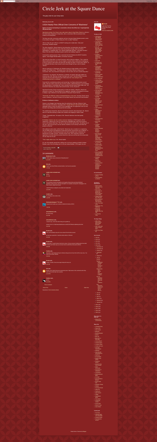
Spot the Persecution (98, 160)
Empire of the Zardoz (98, 359)
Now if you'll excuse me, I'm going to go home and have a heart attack (98, 192)
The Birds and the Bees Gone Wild (98, 63)
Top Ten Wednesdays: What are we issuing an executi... (99, 264)
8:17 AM (48, 176)
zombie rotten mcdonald (51, 172)
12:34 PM (48, 273)
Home (66, 287)
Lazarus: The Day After (98, 96)
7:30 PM (48, 207)
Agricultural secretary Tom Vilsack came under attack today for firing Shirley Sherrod (63, 32)
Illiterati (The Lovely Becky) (98, 320)
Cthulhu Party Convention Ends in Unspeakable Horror (99, 82)
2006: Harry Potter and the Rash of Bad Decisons (98, 223)
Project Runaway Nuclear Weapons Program (99, 130)
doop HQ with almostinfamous (98, 353)
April (98, 296)
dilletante (97, 350)
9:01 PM (48, 215)
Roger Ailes (97, 328)
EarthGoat (97, 355)
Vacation (98, 259)
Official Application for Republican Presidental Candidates (98, 112)
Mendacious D (49, 156)
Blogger (84, 431)
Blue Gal (97, 336)
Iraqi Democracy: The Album (99, 119)
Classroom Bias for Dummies (98, 142)
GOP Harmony (98, 107)
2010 (97, 245)
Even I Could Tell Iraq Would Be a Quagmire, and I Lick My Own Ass (99, 153)
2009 (97, 304)
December (99, 246)
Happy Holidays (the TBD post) (98, 197)
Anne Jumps (98, 329)
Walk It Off (97, 60)
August (98, 255)
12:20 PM (48, 189)
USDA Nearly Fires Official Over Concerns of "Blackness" (98, 38)
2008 (97, 306)
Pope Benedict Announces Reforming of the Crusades (99, 92)
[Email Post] (58, 147)
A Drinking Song (98, 326)
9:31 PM (48, 264)
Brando (48, 230)
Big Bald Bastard (99, 333)
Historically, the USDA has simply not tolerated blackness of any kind (59, 95)
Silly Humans (98, 392)
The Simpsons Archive (98, 419)
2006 (97, 310)
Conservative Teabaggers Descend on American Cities (98, 68)
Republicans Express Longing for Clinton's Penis (99, 148)
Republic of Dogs (99, 384)
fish (47, 164)
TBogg (96, 394)
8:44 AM (48, 237)
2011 (97, 243)
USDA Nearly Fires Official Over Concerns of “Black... (99, 271)
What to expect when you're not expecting (98, 187)
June (98, 292)
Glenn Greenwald (97, 367)
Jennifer (48, 194)
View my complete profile (107, 30)
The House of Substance (98, 370)
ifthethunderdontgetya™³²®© (53, 202)
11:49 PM (48, 281)
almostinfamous (50, 211)
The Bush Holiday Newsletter (97, 125)
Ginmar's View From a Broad (98, 365)
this (59, 232)
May (98, 294)
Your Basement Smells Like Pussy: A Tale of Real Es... (99, 287)
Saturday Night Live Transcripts (98, 415)
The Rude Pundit (99, 387)
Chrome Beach (98, 341)
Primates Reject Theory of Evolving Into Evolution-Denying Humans (98, 165)
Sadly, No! (97, 389)
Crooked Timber (98, 344)
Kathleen (48, 278)
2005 (97, 312)
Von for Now (98, 403)
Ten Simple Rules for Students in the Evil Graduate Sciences (98, 101)
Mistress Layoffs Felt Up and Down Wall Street (99, 75)
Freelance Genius (97, 362)
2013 (97, 239)
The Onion (97, 412)
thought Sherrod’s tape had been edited (76, 104)
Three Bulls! (98, 399)
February (99, 300)
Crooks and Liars (99, 346)
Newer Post (45, 287)
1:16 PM (48, 197)
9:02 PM (48, 226)
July (98, 257)
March (98, 298)
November (99, 248)
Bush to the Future (97, 122)
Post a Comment (48, 284)
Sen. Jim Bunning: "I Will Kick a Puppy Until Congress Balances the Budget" (98, 49)
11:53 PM (48, 159)
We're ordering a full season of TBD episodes (99, 200)
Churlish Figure (98, 342)
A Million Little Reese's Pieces (98, 144)
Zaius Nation (98, 406)
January (98, 302)
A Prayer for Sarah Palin (97, 72)
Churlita (48, 251)
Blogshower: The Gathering (99, 206)
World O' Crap (98, 405)
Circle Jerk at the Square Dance (74, 8)
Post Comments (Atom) (54, 290)
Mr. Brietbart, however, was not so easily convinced (55, 120)
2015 (97, 237)
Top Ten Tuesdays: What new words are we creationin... (99, 279)
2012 (97, 241)
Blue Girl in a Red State (98, 339)
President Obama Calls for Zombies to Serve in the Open (98, 57)
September (99, 252)
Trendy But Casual (97, 401)
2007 (97, 308)
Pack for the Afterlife (97, 116)
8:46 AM (48, 246)
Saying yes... (98, 391)
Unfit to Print (48, 149)
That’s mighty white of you (49, 139)
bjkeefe (97, 334)
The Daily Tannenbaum (98, 348)
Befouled (97, 331)
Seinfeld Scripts (98, 417)
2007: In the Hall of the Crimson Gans (99, 227)
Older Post (86, 287)
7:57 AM (48, 168)
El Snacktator (98, 356)
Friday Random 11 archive (98, 178)
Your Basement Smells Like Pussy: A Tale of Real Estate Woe (99, 43)
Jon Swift (97, 377)
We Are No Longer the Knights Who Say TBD (99, 210)
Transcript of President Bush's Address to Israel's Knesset (99, 87)
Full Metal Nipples (97, 158)
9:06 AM (48, 256)
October (98, 250)
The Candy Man (98, 78)
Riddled (97, 386)
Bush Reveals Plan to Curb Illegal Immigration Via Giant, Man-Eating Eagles (98, 136)
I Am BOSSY (98, 372)
